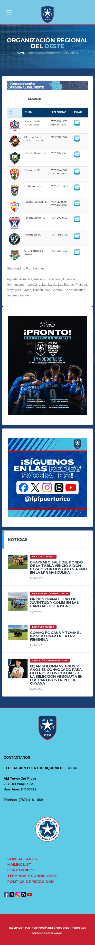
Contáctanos (22, 859)
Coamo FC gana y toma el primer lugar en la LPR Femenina (55, 636)
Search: (34, 99)
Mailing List (19, 864)
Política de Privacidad (30, 881)
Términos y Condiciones (32, 876)
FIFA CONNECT (20, 870)
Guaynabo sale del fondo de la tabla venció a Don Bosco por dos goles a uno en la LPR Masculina (58, 567)
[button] (10, 112)
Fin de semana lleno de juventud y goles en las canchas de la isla (54, 602)
